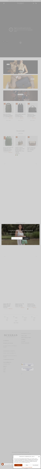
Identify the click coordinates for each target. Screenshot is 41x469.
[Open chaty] (2, 464)
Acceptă (18, 465)
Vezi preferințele (35, 465)
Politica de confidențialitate (28, 467)
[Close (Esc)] (38, 226)
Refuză (27, 465)
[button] (39, 456)
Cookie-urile (23, 467)
